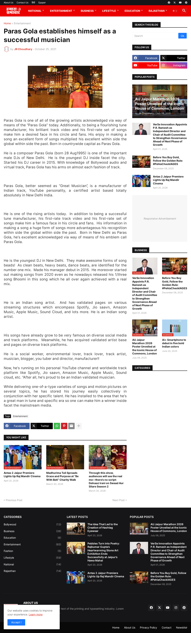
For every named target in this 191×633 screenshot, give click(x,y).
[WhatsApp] (57, 426)
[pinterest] (186, 2)
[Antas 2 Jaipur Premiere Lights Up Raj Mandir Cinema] (141, 181)
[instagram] (176, 608)
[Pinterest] (64, 426)
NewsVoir (181, 627)
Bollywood (32, 524)
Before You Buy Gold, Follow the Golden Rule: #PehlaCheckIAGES (168, 161)
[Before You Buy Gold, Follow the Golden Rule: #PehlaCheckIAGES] (141, 162)
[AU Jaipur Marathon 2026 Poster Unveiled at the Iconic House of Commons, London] (139, 529)
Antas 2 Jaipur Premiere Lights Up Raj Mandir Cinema (22, 474)
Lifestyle (109, 10)
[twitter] (174, 2)
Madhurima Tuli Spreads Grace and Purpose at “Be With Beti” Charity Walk (62, 476)
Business (87, 10)
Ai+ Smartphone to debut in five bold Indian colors (174, 343)
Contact (166, 627)
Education (132, 10)
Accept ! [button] (16, 622)
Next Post (118, 500)
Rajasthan (157, 10)
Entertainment (61, 10)
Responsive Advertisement (159, 218)
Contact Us (22, 2)
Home (7, 23)
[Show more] (79, 426)
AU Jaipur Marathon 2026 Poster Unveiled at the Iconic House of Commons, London (144, 346)
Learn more (36, 614)
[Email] (71, 426)
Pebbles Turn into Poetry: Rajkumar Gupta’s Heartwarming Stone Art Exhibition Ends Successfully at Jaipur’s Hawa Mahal (103, 552)
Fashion (32, 550)
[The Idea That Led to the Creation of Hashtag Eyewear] (76, 529)
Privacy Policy (148, 627)
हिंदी (33, 2)
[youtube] (180, 2)
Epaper (42, 2)
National (34, 10)
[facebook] (169, 2)
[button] (175, 11)
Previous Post (14, 500)
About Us (8, 2)
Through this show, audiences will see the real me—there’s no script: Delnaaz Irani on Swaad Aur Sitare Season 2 (106, 479)
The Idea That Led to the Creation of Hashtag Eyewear (102, 527)
